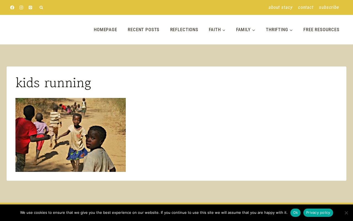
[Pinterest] (30, 8)
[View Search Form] (41, 8)
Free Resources (321, 29)
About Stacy (280, 7)
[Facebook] (12, 8)
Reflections (184, 29)
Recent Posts (143, 29)
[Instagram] (21, 8)
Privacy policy (318, 212)
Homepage (105, 29)
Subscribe (329, 7)
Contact (306, 7)
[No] (346, 212)
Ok (295, 212)
